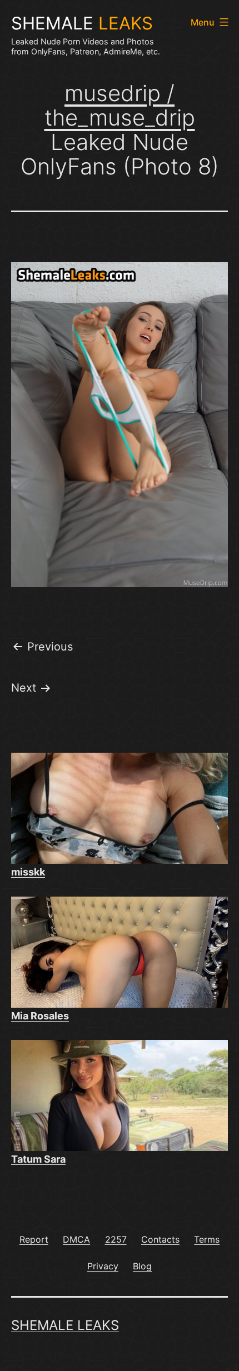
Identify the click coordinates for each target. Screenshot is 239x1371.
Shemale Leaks (65, 1325)
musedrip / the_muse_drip (119, 105)
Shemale (82, 23)
